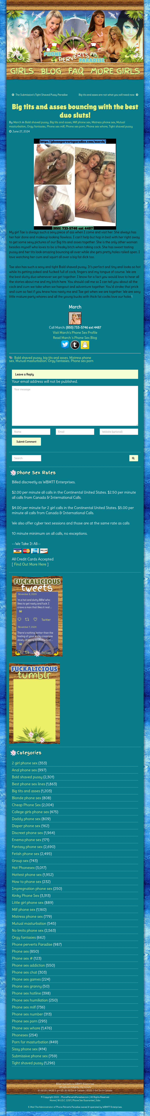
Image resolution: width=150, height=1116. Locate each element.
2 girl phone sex (25, 763)
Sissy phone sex (25, 1049)
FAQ (76, 71)
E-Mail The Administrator (40, 1107)
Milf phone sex (81, 122)
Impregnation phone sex (32, 888)
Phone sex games (26, 979)
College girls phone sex (30, 811)
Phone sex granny (27, 986)
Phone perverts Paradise (32, 944)
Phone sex (20, 951)
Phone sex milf (56, 126)
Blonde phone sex (26, 798)
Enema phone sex (26, 839)
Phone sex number (27, 1014)
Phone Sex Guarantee (83, 1100)
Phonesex (20, 1035)
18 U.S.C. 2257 (64, 1100)
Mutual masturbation (31, 361)
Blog (51, 71)
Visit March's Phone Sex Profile (75, 332)
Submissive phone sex (30, 1056)
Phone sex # (22, 958)
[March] (75, 317)
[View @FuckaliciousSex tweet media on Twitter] (20, 611)
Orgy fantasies (36, 126)
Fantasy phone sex (27, 846)
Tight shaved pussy (121, 126)
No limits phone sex (28, 930)
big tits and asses (55, 358)
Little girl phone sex (28, 902)
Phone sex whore (97, 126)
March (17, 122)
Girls (22, 71)
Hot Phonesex (23, 867)
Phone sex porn (75, 126)
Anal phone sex (24, 770)
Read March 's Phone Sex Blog (75, 338)
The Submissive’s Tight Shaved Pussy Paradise (42, 94)
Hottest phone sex (27, 874)
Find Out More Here (30, 564)
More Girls (115, 71)
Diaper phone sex (26, 825)
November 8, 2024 (27, 594)
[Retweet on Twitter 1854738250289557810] (28, 620)
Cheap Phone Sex (26, 804)
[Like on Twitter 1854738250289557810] (36, 620)
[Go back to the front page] (75, 36)
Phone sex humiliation (30, 1000)
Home (53, 1100)
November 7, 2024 (27, 627)
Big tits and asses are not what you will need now (106, 94)
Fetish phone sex (25, 853)
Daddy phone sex (26, 818)
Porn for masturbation (30, 1042)
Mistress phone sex (103, 122)
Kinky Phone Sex (25, 895)
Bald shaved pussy (37, 122)
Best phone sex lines (28, 784)
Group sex (20, 860)
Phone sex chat (24, 972)
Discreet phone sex (27, 832)
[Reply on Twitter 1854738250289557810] (20, 620)
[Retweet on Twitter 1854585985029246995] (28, 652)
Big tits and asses (61, 122)
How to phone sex (26, 881)
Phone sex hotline (26, 993)
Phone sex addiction (28, 965)
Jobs (98, 1100)
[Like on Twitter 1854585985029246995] (36, 652)
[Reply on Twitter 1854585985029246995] (20, 652)
